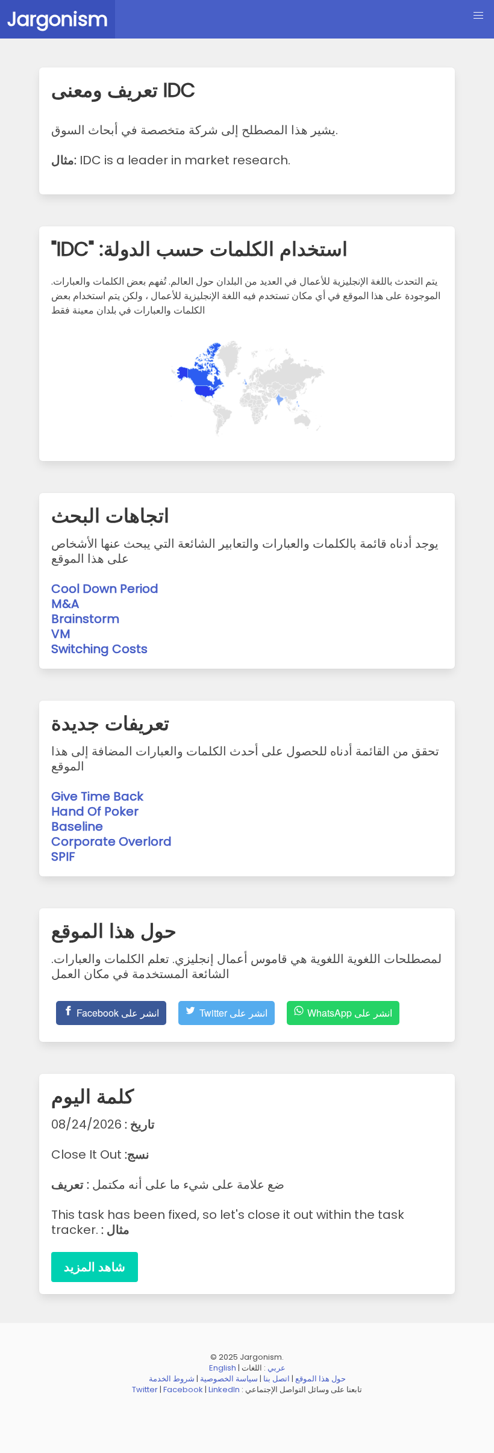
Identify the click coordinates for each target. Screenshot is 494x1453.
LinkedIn (224, 1389)
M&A (65, 603)
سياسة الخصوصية (229, 1378)
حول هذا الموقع (320, 1378)
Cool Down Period (104, 588)
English (222, 1368)
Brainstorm (85, 618)
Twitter (145, 1389)
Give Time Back (97, 796)
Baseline (77, 826)
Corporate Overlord (111, 841)
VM (60, 633)
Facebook (183, 1389)
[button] (478, 15)
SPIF (63, 856)
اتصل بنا (276, 1378)
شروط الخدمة (172, 1378)
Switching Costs (99, 648)
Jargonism (57, 19)
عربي (276, 1368)
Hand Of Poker (95, 811)
